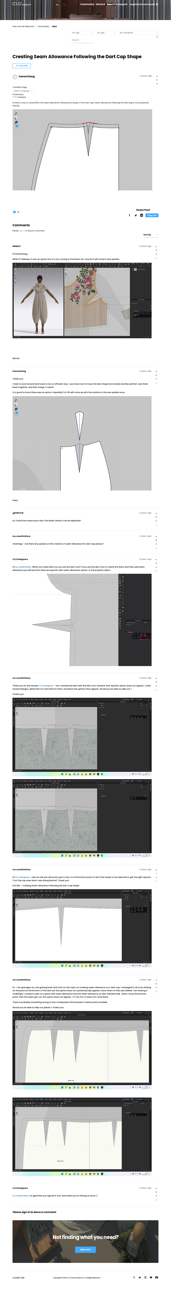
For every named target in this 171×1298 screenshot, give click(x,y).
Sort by (147, 234)
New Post (85, 1249)
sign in (22, 230)
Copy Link (152, 215)
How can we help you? (23, 26)
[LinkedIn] (141, 216)
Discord (100, 4)
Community (87, 4)
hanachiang (27, 76)
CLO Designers (20, 559)
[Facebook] (129, 216)
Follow (23, 65)
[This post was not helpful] (157, 84)
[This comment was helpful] (156, 247)
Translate (21, 97)
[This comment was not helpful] (156, 254)
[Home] (22, 4)
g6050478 (18, 513)
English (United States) (142, 4)
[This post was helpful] (157, 76)
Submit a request (117, 4)
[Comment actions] (156, 258)
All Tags (75, 32)
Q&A (54, 26)
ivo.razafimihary (22, 536)
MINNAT (17, 246)
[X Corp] (136, 216)
